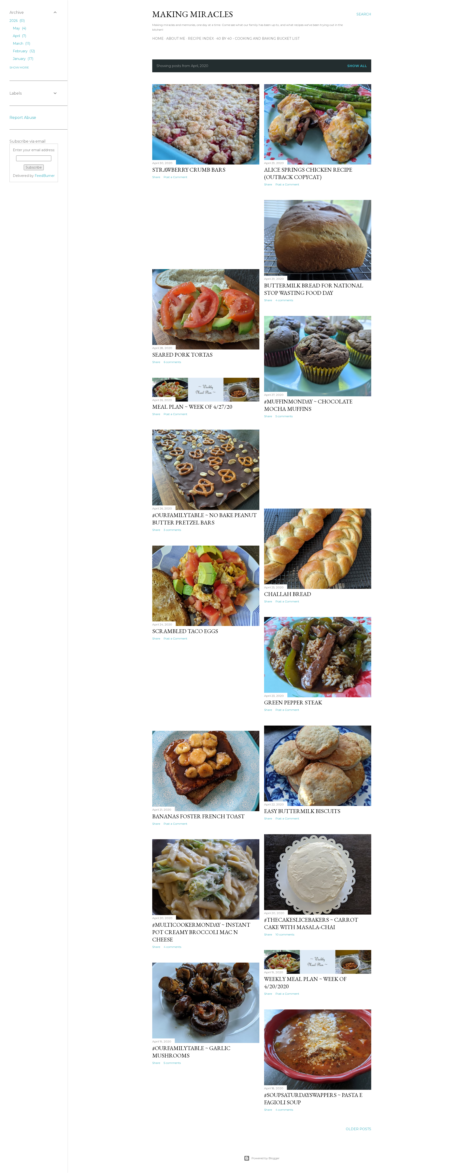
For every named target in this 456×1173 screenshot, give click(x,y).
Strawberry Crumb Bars (188, 169)
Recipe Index (201, 38)
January (22, 59)
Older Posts (358, 1129)
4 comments (284, 300)
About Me (175, 38)
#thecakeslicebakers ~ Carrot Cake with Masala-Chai (311, 923)
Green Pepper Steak (293, 702)
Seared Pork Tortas (182, 354)
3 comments (172, 530)
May (19, 28)
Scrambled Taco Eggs (185, 631)
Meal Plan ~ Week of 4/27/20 (192, 406)
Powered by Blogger (266, 1158)
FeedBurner (45, 176)
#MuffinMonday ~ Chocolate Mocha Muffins (308, 405)
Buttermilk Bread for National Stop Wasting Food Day (313, 289)
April (19, 36)
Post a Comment (175, 177)
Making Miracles (192, 14)
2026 (17, 21)
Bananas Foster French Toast (198, 816)
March (21, 43)
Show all (357, 66)
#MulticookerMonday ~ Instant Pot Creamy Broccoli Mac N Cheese (201, 932)
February (23, 51)
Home (158, 38)
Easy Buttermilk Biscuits (302, 811)
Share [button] (156, 177)
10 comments (285, 934)
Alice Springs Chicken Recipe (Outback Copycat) (308, 173)
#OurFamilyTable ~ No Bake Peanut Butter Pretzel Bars (204, 518)
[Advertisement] (205, 224)
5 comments (284, 416)
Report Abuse (23, 117)
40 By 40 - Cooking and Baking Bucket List (257, 38)
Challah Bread (287, 594)
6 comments (172, 362)
